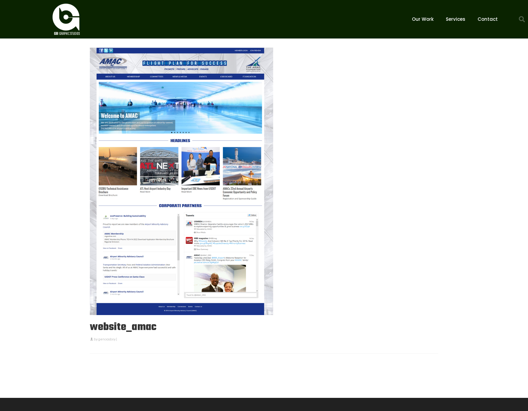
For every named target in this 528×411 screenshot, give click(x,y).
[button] (522, 19)
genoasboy (107, 339)
